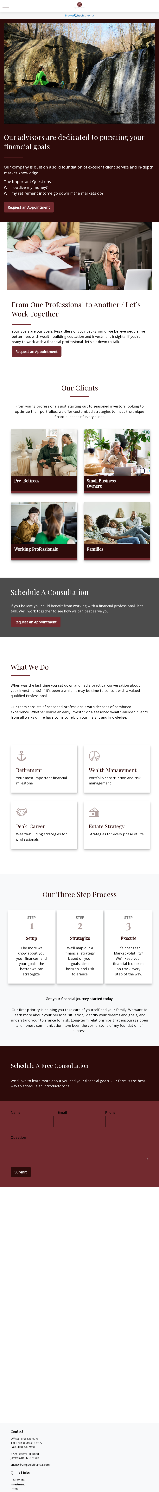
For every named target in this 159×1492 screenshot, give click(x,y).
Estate (15, 1489)
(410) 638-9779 (29, 1438)
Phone (110, 1112)
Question (18, 1137)
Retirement (18, 1480)
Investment (18, 1484)
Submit (21, 1172)
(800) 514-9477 (32, 1443)
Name (16, 1112)
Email (62, 1112)
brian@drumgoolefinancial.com (30, 1464)
